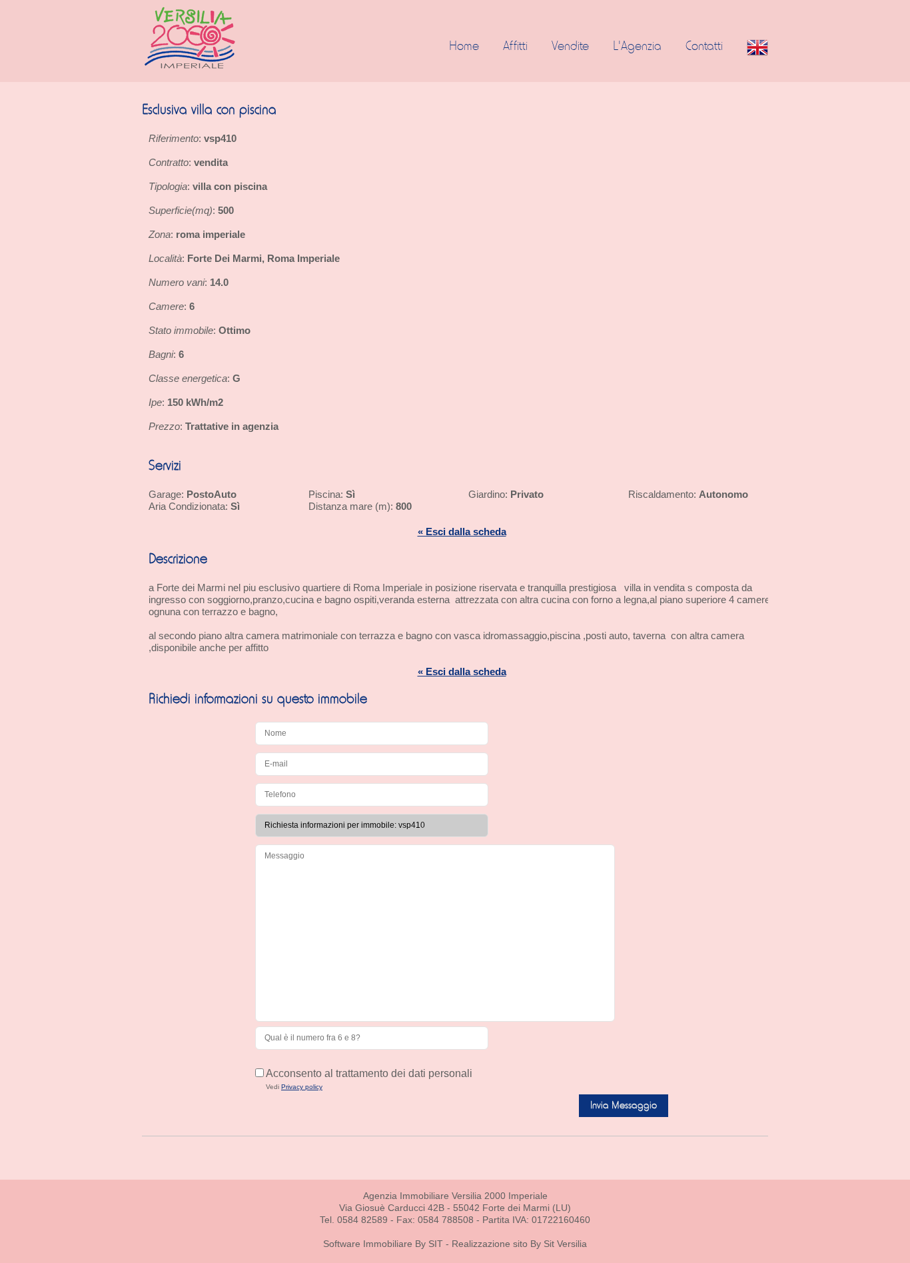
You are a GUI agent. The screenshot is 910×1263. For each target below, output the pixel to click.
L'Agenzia (637, 46)
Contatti (704, 46)
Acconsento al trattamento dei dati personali (368, 1073)
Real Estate (216, 38)
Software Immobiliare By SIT (383, 1243)
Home (464, 46)
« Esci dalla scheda (462, 531)
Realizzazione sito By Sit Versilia (519, 1243)
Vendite (570, 46)
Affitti (515, 46)
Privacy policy (301, 1086)
